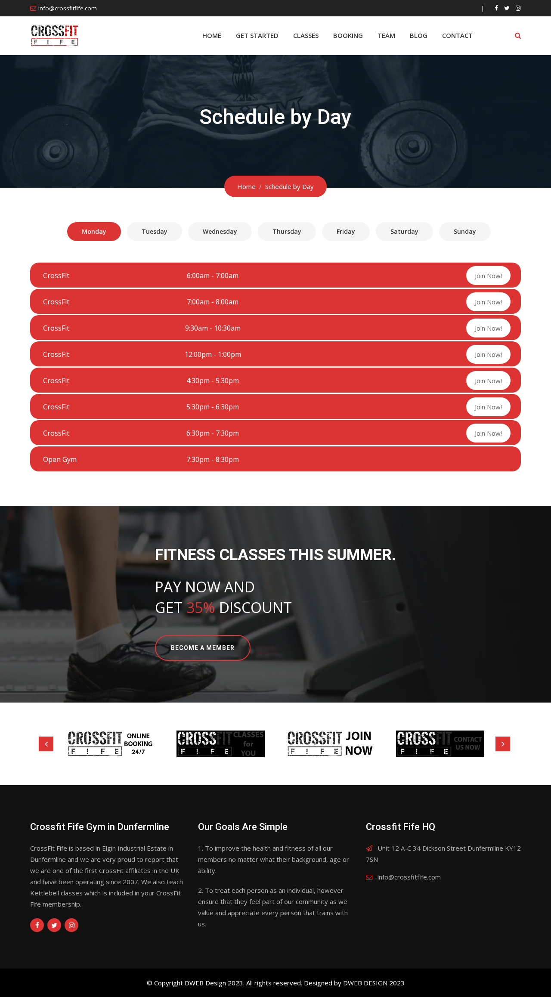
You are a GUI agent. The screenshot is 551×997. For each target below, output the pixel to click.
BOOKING (348, 35)
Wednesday (220, 231)
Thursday (286, 231)
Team (386, 35)
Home (211, 35)
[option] (111, 744)
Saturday (404, 231)
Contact (457, 35)
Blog (418, 35)
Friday (346, 231)
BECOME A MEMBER (203, 647)
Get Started (257, 35)
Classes (306, 35)
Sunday (465, 231)
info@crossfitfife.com (67, 8)
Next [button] (502, 744)
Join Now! (488, 275)
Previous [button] (46, 744)
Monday (94, 231)
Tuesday (154, 231)
